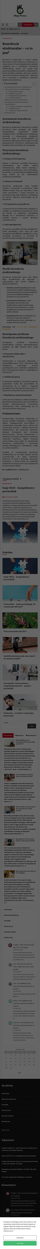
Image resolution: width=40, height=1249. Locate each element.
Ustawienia (20, 1238)
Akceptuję (20, 1243)
